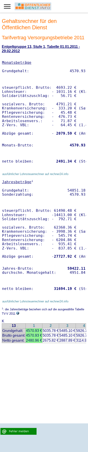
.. (10, 326)
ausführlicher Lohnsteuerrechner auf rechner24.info (35, 174)
